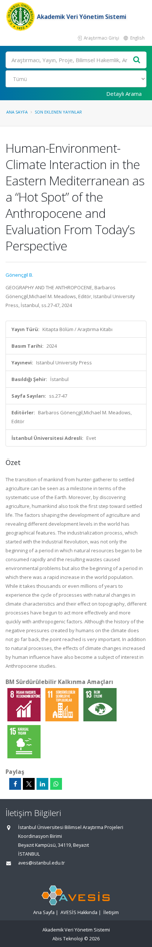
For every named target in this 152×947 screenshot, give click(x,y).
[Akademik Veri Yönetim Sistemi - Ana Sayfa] (21, 16)
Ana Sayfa (17, 112)
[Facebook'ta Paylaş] (15, 784)
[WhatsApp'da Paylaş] (56, 784)
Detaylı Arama (124, 93)
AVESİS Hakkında (79, 912)
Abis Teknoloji (67, 939)
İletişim (111, 912)
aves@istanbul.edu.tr (41, 863)
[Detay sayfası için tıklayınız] (25, 704)
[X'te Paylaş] (29, 784)
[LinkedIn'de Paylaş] (42, 784)
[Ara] (136, 60)
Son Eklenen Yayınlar (58, 112)
